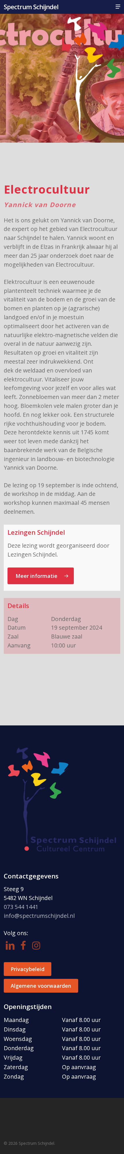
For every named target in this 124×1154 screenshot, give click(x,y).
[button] (118, 6)
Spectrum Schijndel (31, 6)
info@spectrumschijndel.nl (39, 916)
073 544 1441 (21, 907)
